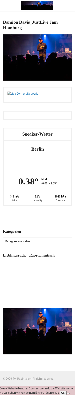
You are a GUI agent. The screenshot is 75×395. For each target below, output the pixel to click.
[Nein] (68, 393)
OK (63, 392)
